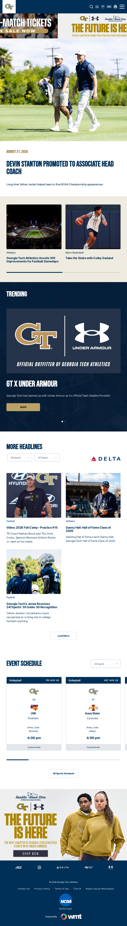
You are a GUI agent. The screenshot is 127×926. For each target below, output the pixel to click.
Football (10, 521)
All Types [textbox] (43, 457)
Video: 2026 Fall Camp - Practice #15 (32, 527)
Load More (63, 635)
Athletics (11, 252)
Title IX (77, 888)
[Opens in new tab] (106, 458)
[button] (91, 6)
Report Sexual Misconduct (100, 888)
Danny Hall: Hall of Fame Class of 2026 (88, 529)
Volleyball (15, 680)
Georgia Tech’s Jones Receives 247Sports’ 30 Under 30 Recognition (31, 605)
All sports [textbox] (16, 457)
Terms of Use (62, 888)
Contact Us (24, 888)
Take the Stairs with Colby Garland (89, 258)
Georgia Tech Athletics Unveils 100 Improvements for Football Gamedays (32, 259)
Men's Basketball (74, 252)
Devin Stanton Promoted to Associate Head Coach (60, 168)
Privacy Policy (42, 888)
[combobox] (19, 457)
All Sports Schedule (63, 773)
